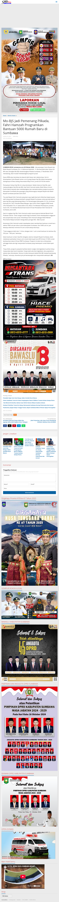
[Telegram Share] (19, 425)
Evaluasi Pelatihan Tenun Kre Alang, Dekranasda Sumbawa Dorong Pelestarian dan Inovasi (28, 405)
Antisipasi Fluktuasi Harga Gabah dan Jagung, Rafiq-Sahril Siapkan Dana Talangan (15, 420)
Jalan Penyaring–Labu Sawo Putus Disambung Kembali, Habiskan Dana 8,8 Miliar (43, 420)
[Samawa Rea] (6, 2)
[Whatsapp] (23, 425)
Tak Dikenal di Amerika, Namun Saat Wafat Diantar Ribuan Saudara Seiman (24, 403)
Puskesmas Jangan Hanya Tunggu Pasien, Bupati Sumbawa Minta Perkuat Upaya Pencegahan (29, 407)
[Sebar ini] (5, 425)
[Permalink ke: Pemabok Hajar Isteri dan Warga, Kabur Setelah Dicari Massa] (7, 441)
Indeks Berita (32, 899)
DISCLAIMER (25, 899)
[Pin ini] (14, 425)
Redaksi (19, 899)
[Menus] (56, 1)
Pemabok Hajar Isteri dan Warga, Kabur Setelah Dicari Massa (20, 398)
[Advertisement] (29, 15)
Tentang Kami (12, 899)
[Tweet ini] (10, 425)
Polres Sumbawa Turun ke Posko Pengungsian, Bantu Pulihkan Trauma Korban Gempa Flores (29, 400)
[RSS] (15, 415)
